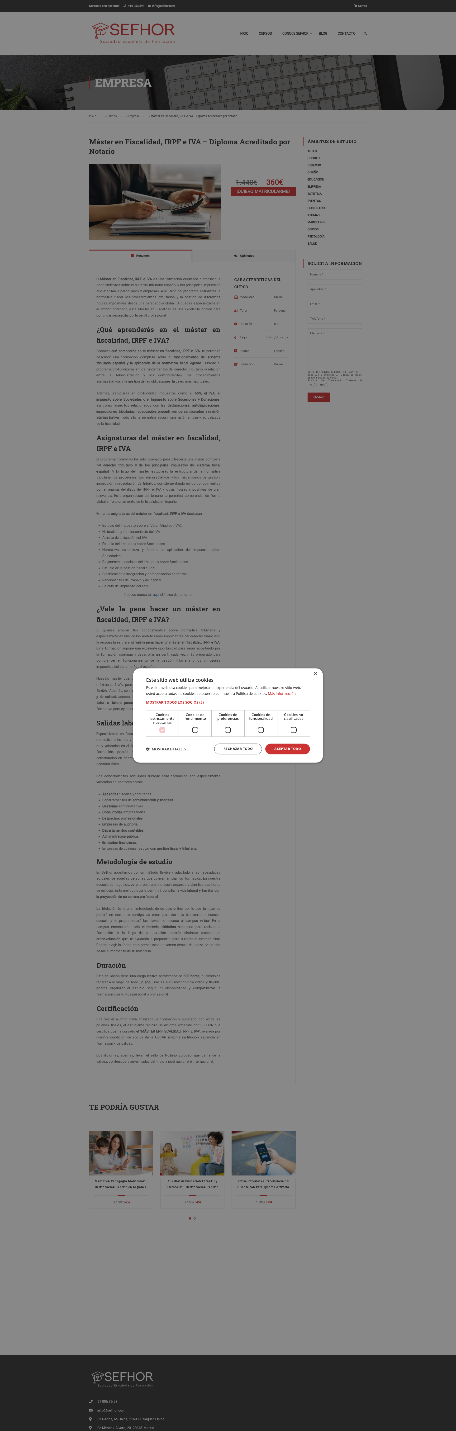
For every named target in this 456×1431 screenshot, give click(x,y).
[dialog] (228, 715)
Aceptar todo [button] (287, 749)
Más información (282, 693)
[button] (228, 702)
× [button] (315, 674)
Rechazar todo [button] (238, 749)
